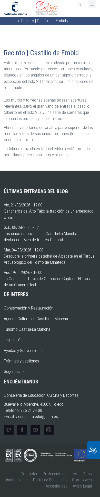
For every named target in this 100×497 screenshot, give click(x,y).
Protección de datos (60, 473)
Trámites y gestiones (21, 360)
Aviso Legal (82, 486)
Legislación (13, 339)
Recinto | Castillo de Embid (43, 20)
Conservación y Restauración (28, 308)
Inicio (16, 20)
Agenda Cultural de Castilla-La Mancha (36, 318)
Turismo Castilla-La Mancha (27, 329)
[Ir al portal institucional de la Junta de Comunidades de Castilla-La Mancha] (16, 7)
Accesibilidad (56, 486)
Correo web (82, 479)
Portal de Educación (50, 479)
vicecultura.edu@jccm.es (37, 416)
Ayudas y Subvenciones (24, 350)
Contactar (29, 473)
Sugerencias (14, 371)
